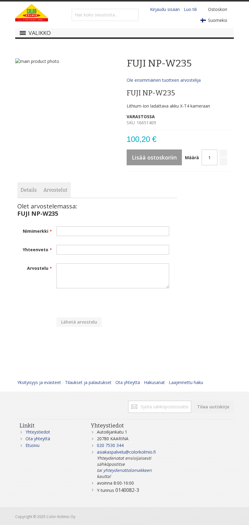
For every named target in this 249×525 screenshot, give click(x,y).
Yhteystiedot (38, 432)
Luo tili (190, 9)
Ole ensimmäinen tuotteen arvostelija (164, 80)
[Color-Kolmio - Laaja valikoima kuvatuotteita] (31, 15)
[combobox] (105, 15)
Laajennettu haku (186, 382)
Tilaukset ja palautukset (88, 382)
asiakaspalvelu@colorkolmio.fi (126, 452)
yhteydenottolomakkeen (127, 470)
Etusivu (32, 445)
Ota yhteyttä (127, 382)
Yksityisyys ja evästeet (39, 382)
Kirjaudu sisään (165, 9)
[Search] (132, 15)
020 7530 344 (110, 445)
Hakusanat (154, 382)
